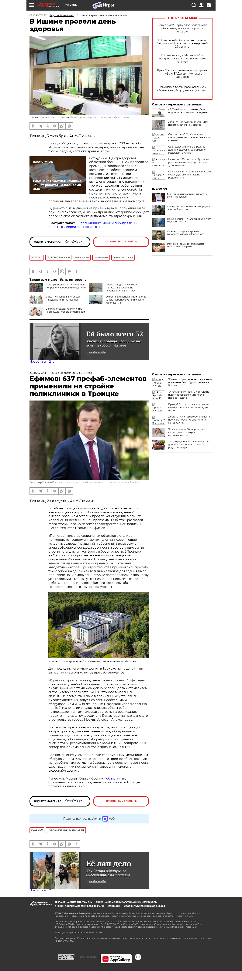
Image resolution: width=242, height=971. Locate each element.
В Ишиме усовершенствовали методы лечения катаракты (63, 298)
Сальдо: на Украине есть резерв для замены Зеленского (188, 208)
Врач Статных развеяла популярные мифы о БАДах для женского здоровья (182, 73)
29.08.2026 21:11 (38, 372)
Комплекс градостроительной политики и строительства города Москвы (96, 482)
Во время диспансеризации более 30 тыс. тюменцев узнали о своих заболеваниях (125, 299)
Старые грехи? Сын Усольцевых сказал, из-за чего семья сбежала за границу (189, 137)
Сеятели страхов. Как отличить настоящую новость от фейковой (65, 310)
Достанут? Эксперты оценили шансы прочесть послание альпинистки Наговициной (190, 419)
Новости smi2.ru (42, 361)
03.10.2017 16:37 (38, 15)
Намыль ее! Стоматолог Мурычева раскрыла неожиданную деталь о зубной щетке (188, 162)
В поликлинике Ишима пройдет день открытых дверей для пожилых (92, 225)
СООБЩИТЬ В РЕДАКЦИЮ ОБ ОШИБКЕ (144, 906)
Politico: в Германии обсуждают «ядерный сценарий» (185, 245)
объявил (113, 778)
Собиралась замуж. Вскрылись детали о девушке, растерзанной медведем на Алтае (187, 149)
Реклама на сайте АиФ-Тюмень (73, 902)
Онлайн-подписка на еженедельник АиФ (79, 906)
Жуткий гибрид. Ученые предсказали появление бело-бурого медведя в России (190, 382)
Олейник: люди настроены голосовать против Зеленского (185, 232)
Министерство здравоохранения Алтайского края (99, 117)
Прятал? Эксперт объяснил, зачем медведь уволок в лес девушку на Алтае (188, 407)
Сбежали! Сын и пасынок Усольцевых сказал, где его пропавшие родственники (190, 174)
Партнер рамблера (87, 957)
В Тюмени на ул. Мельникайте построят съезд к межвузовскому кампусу (182, 58)
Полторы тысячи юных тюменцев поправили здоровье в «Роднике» (66, 286)
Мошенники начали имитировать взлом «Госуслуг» (187, 195)
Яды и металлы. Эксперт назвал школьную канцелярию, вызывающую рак (187, 432)
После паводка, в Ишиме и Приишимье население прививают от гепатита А (121, 287)
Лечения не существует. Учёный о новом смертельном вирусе (188, 123)
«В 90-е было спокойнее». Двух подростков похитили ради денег (188, 111)
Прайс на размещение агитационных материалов (126, 902)
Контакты (114, 906)
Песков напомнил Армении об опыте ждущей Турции (189, 220)
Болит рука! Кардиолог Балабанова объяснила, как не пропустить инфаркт (182, 28)
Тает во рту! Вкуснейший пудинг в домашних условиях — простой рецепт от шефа (188, 444)
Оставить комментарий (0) (121, 242)
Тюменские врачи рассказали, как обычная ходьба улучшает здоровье (182, 88)
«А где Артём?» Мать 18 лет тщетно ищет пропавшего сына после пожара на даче (188, 394)
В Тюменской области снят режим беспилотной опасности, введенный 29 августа (182, 43)
